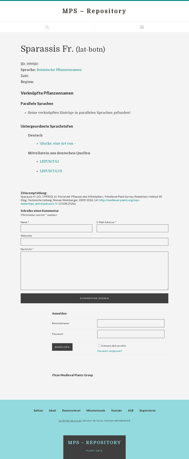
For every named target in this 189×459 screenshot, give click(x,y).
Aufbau (38, 410)
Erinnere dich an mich (114, 345)
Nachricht (27, 249)
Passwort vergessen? (109, 350)
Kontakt (116, 410)
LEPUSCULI (49, 161)
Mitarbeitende (95, 410)
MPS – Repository (94, 11)
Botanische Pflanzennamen (59, 70)
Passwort (57, 333)
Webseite (26, 235)
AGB (130, 410)
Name (25, 222)
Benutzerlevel (71, 410)
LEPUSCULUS (51, 171)
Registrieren (148, 410)
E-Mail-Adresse (106, 222)
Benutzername (60, 323)
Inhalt (52, 410)
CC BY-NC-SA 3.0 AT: (70, 420)
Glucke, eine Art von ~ (58, 143)
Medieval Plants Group (72, 375)
